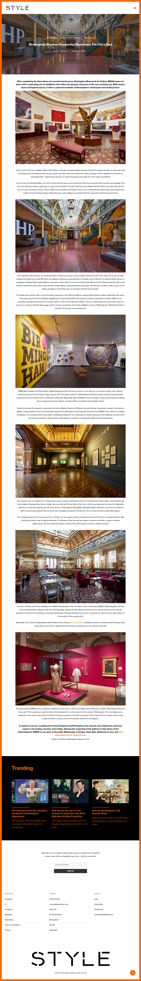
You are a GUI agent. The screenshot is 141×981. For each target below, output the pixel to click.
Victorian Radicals (77, 623)
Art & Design (52, 38)
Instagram (9, 909)
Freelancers (98, 909)
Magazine (8, 915)
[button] (135, 8)
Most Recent (89, 38)
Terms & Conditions (12, 925)
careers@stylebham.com (103, 915)
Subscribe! (53, 930)
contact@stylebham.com (58, 904)
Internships (98, 904)
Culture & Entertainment (70, 38)
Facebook (8, 899)
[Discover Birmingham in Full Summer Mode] (110, 802)
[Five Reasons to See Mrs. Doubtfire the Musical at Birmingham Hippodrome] (30, 804)
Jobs (96, 899)
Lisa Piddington (61, 51)
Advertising (9, 920)
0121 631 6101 (54, 899)
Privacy (7, 930)
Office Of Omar (82, 973)
